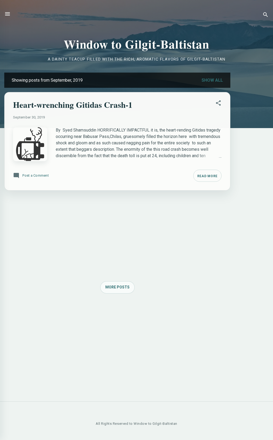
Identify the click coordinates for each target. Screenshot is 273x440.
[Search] (265, 15)
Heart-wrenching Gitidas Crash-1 (73, 104)
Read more (207, 176)
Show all (212, 80)
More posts (117, 287)
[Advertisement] (252, 153)
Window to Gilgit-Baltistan (136, 44)
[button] (218, 104)
